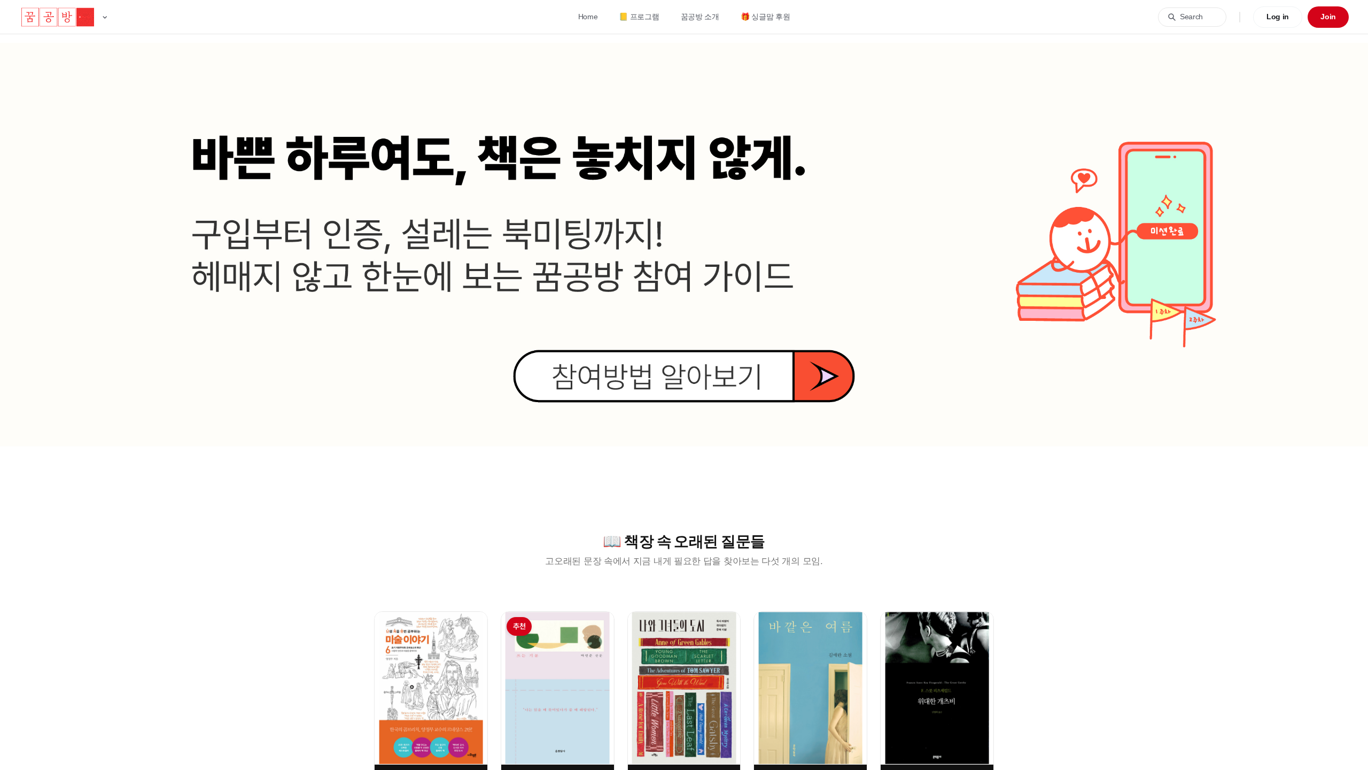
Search (1191, 16)
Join (1328, 16)
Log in (1277, 16)
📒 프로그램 (639, 16)
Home (588, 16)
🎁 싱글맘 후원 (765, 16)
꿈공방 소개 (700, 16)
